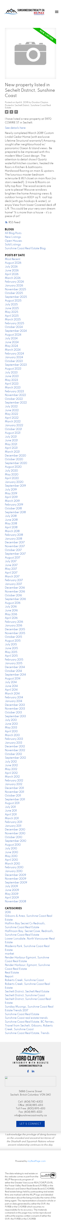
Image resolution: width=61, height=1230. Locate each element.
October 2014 (13, 671)
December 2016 (15, 588)
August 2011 (12, 803)
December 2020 (15, 455)
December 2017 (15, 542)
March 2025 (13, 319)
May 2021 (11, 444)
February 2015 (14, 659)
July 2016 (11, 606)
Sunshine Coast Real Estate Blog (25, 248)
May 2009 (11, 894)
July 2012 (11, 761)
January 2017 (13, 584)
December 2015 (15, 629)
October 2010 (13, 837)
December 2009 (15, 875)
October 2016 (13, 595)
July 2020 (11, 470)
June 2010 (11, 852)
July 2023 (11, 372)
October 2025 (14, 293)
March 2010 (12, 863)
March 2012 (12, 776)
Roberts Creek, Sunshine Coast (24, 980)
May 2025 (11, 312)
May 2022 (11, 414)
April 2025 (12, 316)
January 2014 (13, 701)
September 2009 (16, 882)
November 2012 (15, 750)
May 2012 (11, 769)
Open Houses (13, 241)
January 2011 (13, 826)
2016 (8, 912)
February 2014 (14, 697)
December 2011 (14, 788)
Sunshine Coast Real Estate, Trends (27, 1033)
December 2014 (15, 667)
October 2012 (13, 754)
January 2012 (13, 784)
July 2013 (11, 720)
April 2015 (11, 656)
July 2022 (11, 406)
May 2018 (11, 523)
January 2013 (13, 743)
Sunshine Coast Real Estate (22, 1014)
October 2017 (13, 550)
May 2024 (11, 346)
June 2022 (12, 410)
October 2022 (14, 399)
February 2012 (14, 780)
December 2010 (15, 829)
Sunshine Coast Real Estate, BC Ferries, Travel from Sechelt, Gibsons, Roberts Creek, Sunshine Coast (29, 1026)
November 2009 (15, 878)
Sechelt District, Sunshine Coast (25, 995)
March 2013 (12, 735)
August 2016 (12, 603)
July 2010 (11, 848)
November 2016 (15, 591)
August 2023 (13, 368)
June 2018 (11, 520)
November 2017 (15, 546)
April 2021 (11, 448)
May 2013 (11, 727)
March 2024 (13, 350)
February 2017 (14, 580)
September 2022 (16, 402)
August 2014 (12, 678)
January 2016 (13, 625)
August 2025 (13, 300)
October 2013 (13, 712)
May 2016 (11, 614)
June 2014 (11, 686)
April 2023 (12, 383)
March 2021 (12, 452)
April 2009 (12, 897)
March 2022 (13, 421)
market (9, 953)
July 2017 (11, 561)
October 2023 (14, 361)
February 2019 (14, 504)
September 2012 (15, 758)
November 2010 (15, 833)
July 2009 (11, 886)
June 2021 (11, 440)
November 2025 (15, 289)
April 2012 (11, 773)
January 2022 (14, 425)
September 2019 (15, 486)
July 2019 (11, 489)
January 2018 (13, 538)
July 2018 (11, 516)
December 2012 (15, 746)
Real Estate (12, 972)
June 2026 (12, 270)
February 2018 (14, 535)
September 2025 (16, 297)
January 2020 (14, 482)
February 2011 (13, 822)
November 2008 (15, 901)
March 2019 (12, 501)
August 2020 (13, 467)
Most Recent (12, 259)
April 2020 (12, 478)
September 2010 (15, 841)
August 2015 (13, 641)
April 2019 (11, 497)
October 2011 (13, 795)
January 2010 (14, 871)
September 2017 (15, 554)
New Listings (13, 237)
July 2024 (11, 338)
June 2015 (11, 648)
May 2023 (11, 380)
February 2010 (14, 867)
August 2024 (13, 334)
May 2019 (11, 493)
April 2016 (11, 618)
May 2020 (11, 474)
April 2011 (11, 814)
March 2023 (13, 387)
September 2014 (15, 674)
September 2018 (15, 512)
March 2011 (12, 818)
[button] (28, 1071)
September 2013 (15, 716)
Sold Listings (13, 244)
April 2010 (11, 860)
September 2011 (15, 799)
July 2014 (11, 682)
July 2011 (10, 807)
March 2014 (12, 693)
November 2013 (15, 708)
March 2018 (12, 531)
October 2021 (13, 429)
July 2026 (11, 266)
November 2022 (15, 395)
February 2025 (14, 323)
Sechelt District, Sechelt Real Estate (27, 991)
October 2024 (14, 327)
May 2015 (11, 652)
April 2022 (12, 418)
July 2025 (11, 304)
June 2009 (12, 890)
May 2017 (11, 569)
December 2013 (15, 705)
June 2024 (12, 342)
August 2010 (13, 845)
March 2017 (12, 576)
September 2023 (16, 365)
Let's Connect (30, 1124)
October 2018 (13, 508)
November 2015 (15, 633)
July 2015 (11, 644)
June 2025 (12, 308)
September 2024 (16, 331)
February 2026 (14, 281)
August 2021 (12, 433)
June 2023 (12, 376)
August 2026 (13, 263)
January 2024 (14, 357)
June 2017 (11, 565)
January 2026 (14, 285)
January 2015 (13, 663)
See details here (15, 128)
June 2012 (11, 765)
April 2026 (12, 274)
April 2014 (11, 690)
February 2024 (14, 353)
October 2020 (14, 459)
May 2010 (11, 856)
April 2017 (11, 572)
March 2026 (13, 278)
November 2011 (14, 792)
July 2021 (11, 436)
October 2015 (13, 637)
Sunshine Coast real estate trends (26, 1018)
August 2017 (12, 557)
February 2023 (14, 391)
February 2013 (14, 739)
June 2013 (11, 724)
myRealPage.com (37, 1161)
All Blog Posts (13, 233)
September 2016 (15, 599)
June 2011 (11, 810)
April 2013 (11, 731)
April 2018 (11, 527)
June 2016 (11, 610)
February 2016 (14, 622)
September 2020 (16, 463)
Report (9, 976)
